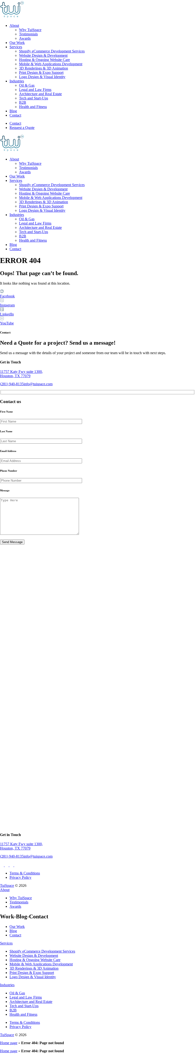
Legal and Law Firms (35, 90)
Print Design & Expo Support (41, 72)
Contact (15, 115)
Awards (25, 38)
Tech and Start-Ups (33, 98)
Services (16, 47)
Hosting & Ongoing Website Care (44, 60)
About (14, 25)
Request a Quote (22, 128)
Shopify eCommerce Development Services (52, 51)
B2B (22, 102)
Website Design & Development (43, 55)
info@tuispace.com (38, 384)
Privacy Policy (20, 877)
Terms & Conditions (25, 873)
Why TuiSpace (30, 30)
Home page (8, 1043)
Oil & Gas (26, 85)
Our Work (17, 43)
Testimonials (28, 34)
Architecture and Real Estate (40, 94)
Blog (13, 111)
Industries (17, 81)
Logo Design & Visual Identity (42, 77)
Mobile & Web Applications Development (50, 64)
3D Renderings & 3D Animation (43, 68)
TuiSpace (7, 885)
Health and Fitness (33, 107)
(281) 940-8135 (12, 384)
